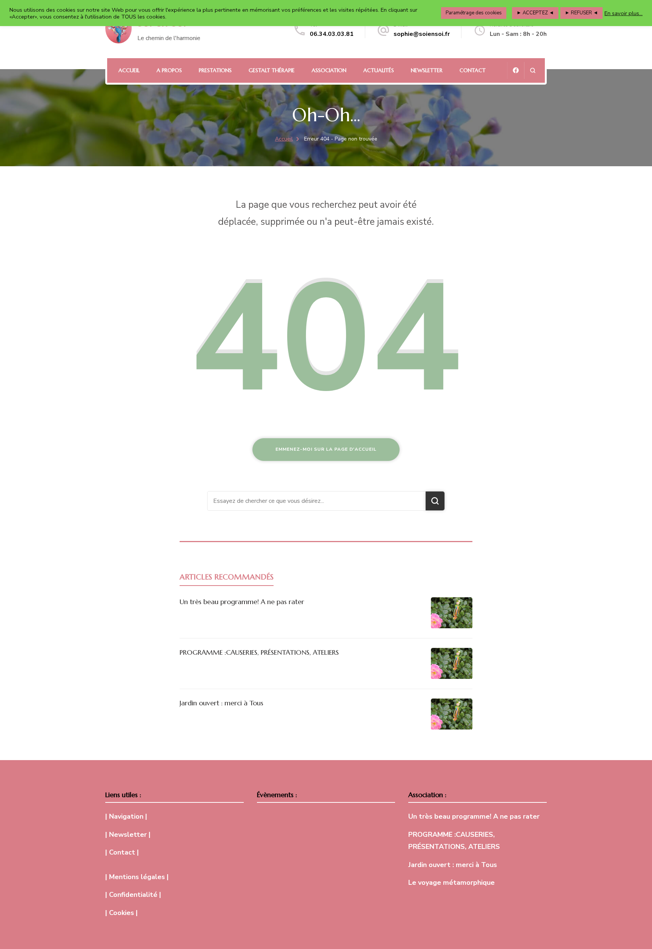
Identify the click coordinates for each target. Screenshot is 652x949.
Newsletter (427, 70)
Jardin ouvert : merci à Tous (221, 703)
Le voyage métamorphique (451, 882)
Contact (473, 70)
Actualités (378, 70)
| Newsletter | (128, 834)
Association (329, 70)
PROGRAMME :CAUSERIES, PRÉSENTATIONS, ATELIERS (259, 652)
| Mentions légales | (137, 876)
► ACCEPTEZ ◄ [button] (535, 12)
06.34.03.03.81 (332, 34)
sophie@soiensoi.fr (422, 34)
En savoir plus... (623, 13)
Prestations (215, 70)
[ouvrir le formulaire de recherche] (532, 70)
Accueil (129, 70)
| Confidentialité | (133, 894)
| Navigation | (126, 816)
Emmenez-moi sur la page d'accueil (326, 449)
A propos (169, 70)
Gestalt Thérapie (272, 70)
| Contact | (122, 852)
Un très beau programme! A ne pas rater (242, 601)
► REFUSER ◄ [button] (581, 12)
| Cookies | (121, 912)
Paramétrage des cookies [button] (474, 12)
